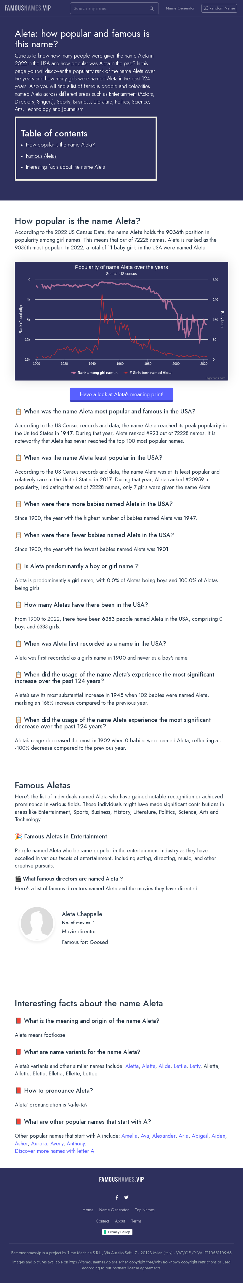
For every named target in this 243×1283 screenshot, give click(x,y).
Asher (21, 1143)
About (120, 1221)
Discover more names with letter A (54, 1151)
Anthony (76, 1143)
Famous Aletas (41, 156)
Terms (136, 1221)
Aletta (132, 1066)
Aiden (218, 1136)
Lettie (180, 1066)
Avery (56, 1143)
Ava (145, 1136)
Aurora (39, 1143)
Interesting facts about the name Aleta (65, 167)
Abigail (200, 1136)
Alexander (163, 1136)
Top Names (144, 1210)
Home (88, 1210)
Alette (148, 1066)
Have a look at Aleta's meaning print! (122, 394)
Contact (102, 1221)
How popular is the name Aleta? (60, 145)
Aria (183, 1136)
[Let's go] (152, 8)
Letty (195, 1066)
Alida (164, 1066)
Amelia (130, 1136)
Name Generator (180, 8)
